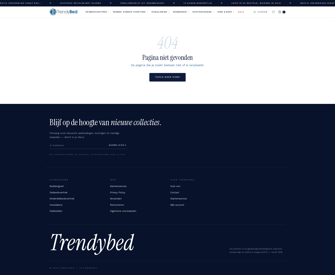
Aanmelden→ (118, 145)
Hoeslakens (159, 12)
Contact (174, 192)
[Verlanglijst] (273, 12)
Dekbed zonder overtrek (129, 12)
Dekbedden (180, 12)
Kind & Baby (225, 12)
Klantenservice (118, 186)
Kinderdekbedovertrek (62, 198)
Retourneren (117, 205)
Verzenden (116, 198)
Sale (241, 12)
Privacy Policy (117, 192)
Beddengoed (57, 186)
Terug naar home (167, 77)
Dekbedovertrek (96, 12)
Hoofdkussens (202, 12)
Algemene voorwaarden (123, 211)
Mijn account (177, 205)
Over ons (175, 186)
